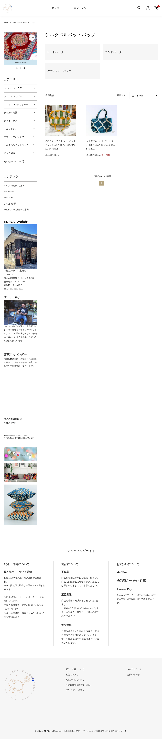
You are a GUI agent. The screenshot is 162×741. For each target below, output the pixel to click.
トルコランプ (10, 129)
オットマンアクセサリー (16, 104)
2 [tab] (20, 68)
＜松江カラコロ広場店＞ (16, 270)
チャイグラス (10, 121)
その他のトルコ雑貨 (14, 161)
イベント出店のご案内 (14, 185)
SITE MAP (8, 197)
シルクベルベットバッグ (24, 22)
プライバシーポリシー (76, 690)
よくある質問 (10, 203)
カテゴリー (58, 8)
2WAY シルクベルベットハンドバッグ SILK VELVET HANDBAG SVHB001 (60, 145)
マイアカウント (134, 669)
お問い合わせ (133, 674)
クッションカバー (13, 96)
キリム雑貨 (9, 153)
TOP (6, 22)
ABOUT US (9, 191)
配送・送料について (75, 669)
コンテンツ (80, 8)
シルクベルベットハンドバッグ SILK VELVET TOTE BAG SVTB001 (100, 145)
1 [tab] (17, 68)
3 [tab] (24, 68)
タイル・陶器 (10, 112)
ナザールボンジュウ (14, 137)
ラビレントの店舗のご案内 (16, 209)
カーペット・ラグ (13, 88)
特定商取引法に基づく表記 (78, 685)
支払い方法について (75, 679)
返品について (72, 674)
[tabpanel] (20, 48)
